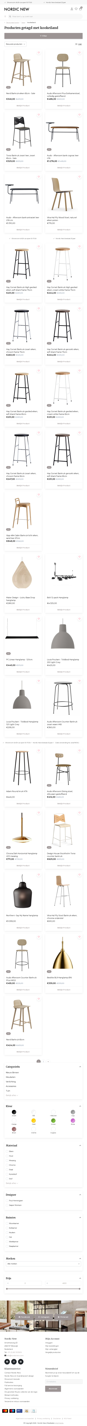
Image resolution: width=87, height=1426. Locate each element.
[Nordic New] (16, 9)
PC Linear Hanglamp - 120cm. (19, 660)
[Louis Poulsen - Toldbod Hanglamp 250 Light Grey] (64, 636)
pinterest (64, 1317)
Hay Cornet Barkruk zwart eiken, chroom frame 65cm (21, 474)
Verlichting (11, 1082)
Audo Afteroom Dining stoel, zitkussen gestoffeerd (60, 792)
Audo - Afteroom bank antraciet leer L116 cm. (22, 218)
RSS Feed (67, 1418)
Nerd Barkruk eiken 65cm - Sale (20, 93)
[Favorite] (39, 557)
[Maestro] (12, 1411)
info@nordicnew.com (15, 1356)
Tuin (8, 1091)
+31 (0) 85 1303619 (14, 1352)
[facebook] (7, 1361)
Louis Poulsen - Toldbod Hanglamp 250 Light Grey (63, 661)
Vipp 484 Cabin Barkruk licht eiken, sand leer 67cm (22, 536)
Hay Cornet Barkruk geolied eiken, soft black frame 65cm (22, 412)
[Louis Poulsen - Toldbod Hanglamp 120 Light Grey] (23, 698)
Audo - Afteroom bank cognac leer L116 (63, 156)
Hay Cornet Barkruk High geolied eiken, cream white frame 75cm (62, 288)
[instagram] (14, 1361)
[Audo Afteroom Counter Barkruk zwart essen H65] (64, 698)
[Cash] (26, 1411)
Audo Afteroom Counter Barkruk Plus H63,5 (21, 979)
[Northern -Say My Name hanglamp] (23, 892)
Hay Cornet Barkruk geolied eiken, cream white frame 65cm (62, 412)
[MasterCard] (5, 1411)
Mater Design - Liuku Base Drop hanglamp (20, 599)
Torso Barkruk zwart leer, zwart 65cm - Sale (20, 156)
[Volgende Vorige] (48, 1062)
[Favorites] (76, 9)
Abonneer (53, 1389)
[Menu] (5, 16)
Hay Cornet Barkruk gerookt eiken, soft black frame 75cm (63, 350)
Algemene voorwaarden (25, 1418)
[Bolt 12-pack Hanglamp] (64, 574)
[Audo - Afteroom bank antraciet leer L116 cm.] (23, 194)
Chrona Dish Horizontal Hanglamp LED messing (21, 854)
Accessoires (11, 1086)
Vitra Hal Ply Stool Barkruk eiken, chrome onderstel (62, 916)
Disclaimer (57, 1418)
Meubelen (10, 1077)
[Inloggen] (72, 9)
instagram (45, 1317)
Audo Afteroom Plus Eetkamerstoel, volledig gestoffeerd (63, 94)
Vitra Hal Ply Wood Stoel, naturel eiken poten (62, 218)
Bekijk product (23, 106)
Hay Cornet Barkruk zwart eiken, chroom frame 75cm (21, 350)
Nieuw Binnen (12, 1072)
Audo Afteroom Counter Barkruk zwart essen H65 (62, 723)
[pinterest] (20, 1361)
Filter (44, 36)
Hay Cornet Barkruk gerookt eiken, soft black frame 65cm (63, 474)
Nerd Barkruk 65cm (15, 1040)
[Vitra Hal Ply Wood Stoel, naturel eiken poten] (64, 194)
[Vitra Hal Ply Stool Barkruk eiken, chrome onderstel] (64, 892)
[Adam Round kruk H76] (23, 767)
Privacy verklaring (43, 1418)
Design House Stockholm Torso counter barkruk (61, 854)
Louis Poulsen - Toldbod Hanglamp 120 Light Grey (22, 723)
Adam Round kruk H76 (16, 791)
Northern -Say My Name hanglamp (22, 915)
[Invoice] (34, 1411)
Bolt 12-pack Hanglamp (57, 598)
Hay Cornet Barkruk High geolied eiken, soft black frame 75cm (21, 288)
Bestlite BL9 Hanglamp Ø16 (59, 978)
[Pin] (19, 1411)
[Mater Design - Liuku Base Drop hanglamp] (23, 574)
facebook (25, 1317)
